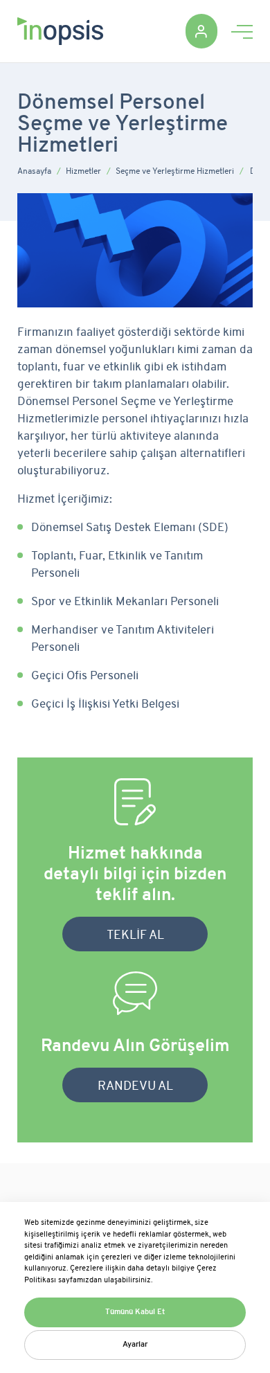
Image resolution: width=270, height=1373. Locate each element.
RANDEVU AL (135, 1086)
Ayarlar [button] (135, 1345)
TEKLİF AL (135, 935)
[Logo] (60, 31)
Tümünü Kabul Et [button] (135, 1312)
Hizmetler (83, 172)
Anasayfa (34, 172)
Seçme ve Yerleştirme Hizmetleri (175, 172)
